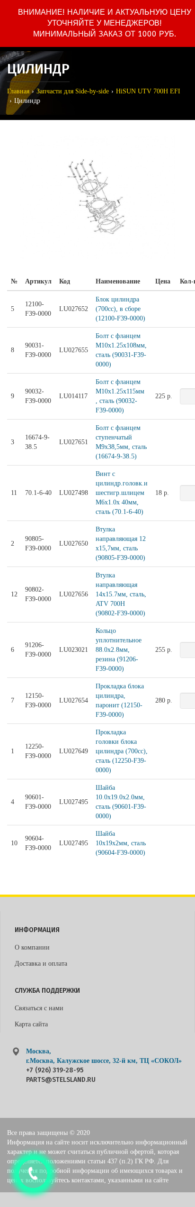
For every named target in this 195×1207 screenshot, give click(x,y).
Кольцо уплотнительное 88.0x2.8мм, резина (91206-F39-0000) (119, 649)
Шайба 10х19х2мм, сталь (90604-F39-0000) (121, 843)
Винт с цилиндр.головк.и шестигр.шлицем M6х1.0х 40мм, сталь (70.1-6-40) (122, 492)
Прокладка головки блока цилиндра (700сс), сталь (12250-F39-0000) (122, 751)
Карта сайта (31, 1024)
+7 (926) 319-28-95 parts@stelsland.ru (61, 1075)
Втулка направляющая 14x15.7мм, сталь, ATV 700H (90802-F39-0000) (121, 594)
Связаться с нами (39, 1008)
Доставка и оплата (41, 963)
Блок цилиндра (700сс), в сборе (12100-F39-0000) (120, 309)
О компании (32, 947)
